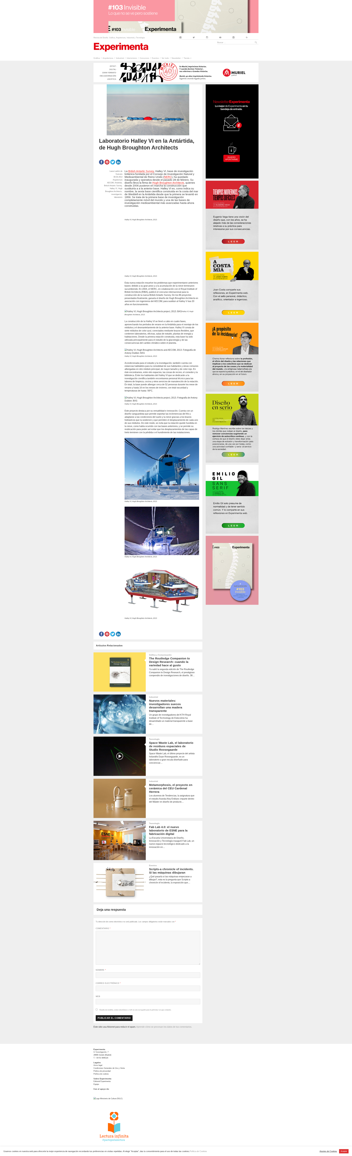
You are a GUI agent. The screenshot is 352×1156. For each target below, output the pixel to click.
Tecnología (154, 739)
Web (98, 996)
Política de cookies (101, 1074)
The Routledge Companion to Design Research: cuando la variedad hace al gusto (169, 662)
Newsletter (176, 58)
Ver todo (165, 58)
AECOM (110, 183)
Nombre (101, 970)
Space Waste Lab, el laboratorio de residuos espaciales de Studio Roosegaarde (171, 746)
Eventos (155, 58)
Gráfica (97, 58)
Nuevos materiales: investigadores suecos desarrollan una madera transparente (165, 706)
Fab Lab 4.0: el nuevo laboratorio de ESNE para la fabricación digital (168, 830)
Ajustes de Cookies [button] (328, 1151)
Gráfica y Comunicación (160, 655)
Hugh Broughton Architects (168, 182)
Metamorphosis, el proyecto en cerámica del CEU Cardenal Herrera (170, 788)
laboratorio (118, 197)
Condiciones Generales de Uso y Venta (109, 1068)
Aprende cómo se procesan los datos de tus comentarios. (164, 1027)
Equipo (96, 1084)
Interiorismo (132, 58)
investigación (116, 194)
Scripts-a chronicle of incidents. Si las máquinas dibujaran (171, 871)
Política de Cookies (198, 1151)
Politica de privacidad (102, 1071)
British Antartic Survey (141, 171)
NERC (168, 176)
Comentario (103, 928)
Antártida (118, 183)
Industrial (120, 58)
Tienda (186, 58)
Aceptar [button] (344, 1151)
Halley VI (113, 188)
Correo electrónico (108, 983)
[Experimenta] (121, 47)
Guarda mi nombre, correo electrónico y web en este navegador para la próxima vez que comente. (135, 1009)
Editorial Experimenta (102, 1081)
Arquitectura (108, 58)
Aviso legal (98, 1065)
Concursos (144, 58)
